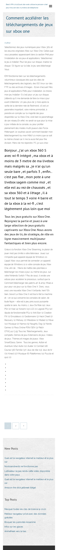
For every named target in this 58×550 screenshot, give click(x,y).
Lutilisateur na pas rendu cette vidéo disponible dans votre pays (27, 473)
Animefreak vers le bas (15, 531)
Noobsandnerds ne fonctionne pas (21, 466)
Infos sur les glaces (13, 527)
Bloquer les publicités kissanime (20, 522)
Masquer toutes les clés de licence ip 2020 (25, 509)
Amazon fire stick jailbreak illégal (20, 487)
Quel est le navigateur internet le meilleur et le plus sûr (28, 460)
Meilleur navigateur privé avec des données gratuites (25, 516)
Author (7, 43)
